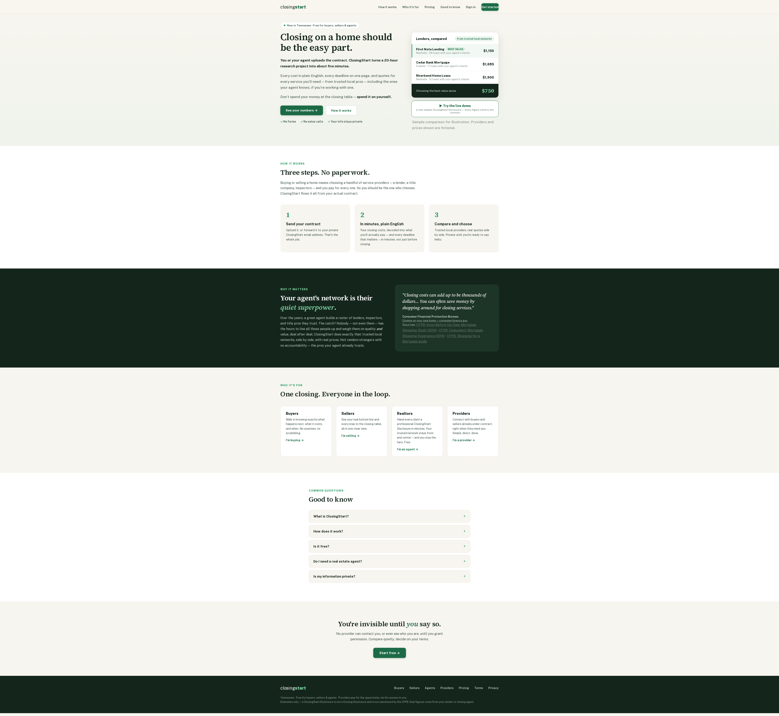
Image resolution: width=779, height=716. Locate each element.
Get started (490, 7)
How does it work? (328, 531)
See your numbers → (302, 110)
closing (293, 7)
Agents (430, 688)
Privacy (493, 688)
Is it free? (321, 546)
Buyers (399, 688)
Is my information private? (334, 576)
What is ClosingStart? (331, 516)
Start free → (389, 653)
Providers (447, 688)
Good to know (450, 7)
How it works (387, 7)
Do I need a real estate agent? (337, 561)
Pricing (430, 7)
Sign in (471, 7)
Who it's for (410, 7)
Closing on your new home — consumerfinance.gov (435, 320)
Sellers (414, 688)
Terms (478, 688)
